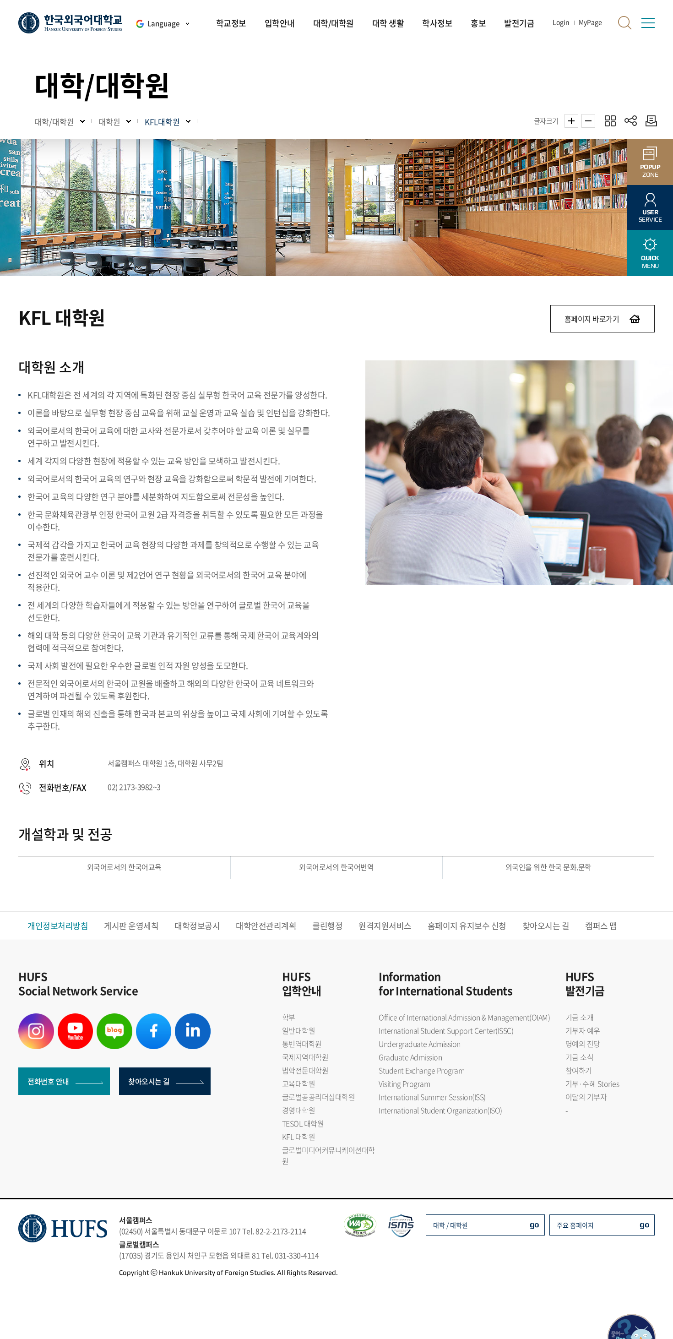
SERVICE (650, 215)
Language (163, 23)
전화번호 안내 (48, 1081)
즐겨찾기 (610, 120)
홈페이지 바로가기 (591, 318)
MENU (650, 261)
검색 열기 (625, 23)
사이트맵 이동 (648, 23)
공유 (630, 120)
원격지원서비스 (385, 926)
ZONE (650, 170)
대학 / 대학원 (450, 1225)
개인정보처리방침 (57, 926)
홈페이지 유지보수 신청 (467, 926)
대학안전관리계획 (266, 926)
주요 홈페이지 (575, 1225)
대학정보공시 (197, 926)
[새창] (36, 1018)
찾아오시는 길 (546, 926)
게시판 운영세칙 (131, 926)
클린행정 (327, 926)
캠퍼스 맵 (601, 926)
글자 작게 (588, 121)
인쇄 (649, 120)
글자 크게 (571, 121)
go (534, 1224)
